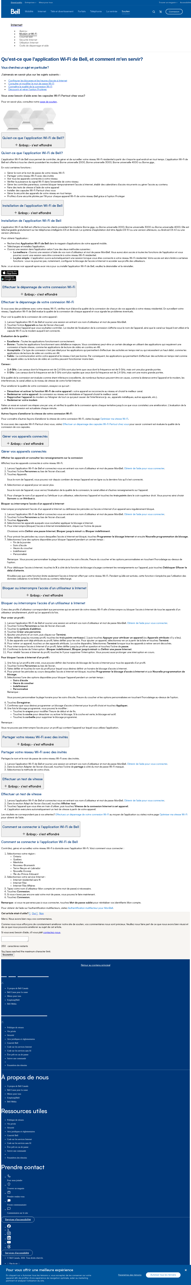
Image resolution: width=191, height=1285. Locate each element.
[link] (9, 1176)
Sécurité (10, 1035)
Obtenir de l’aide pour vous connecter (144, 468)
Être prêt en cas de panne (17, 1055)
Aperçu (23, 30)
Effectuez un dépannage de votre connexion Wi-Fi (82, 814)
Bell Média (11, 1004)
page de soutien (48, 101)
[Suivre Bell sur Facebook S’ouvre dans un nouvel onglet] (9, 1227)
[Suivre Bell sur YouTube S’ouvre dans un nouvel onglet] (9, 1243)
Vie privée (11, 1031)
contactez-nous (51, 932)
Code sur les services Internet (19, 1047)
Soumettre (8, 954)
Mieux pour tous (46, 2)
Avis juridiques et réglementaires (21, 1039)
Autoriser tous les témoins (163, 1275)
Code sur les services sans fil (19, 1051)
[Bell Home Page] (15, 11)
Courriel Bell (26, 36)
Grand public (16, 2)
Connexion (174, 11)
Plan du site (13, 1264)
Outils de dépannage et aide (34, 45)
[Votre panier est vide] (161, 12)
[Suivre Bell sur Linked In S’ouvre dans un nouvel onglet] (9, 1239)
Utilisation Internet (28, 42)
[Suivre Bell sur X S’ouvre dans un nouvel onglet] (8, 1230)
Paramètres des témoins (129, 1275)
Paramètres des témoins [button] (17, 1065)
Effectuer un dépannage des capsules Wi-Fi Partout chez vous (96, 424)
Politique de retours (15, 1027)
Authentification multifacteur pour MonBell (90, 907)
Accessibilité (185, 2)
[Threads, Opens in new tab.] (9, 1248)
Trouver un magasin (167, 2)
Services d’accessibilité (18, 1219)
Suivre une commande (16, 1058)
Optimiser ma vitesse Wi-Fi (114, 418)
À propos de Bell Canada (17, 988)
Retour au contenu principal (95, 965)
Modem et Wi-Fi (28, 33)
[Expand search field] (154, 12)
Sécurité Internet (28, 39)
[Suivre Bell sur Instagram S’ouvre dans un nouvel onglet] (9, 1234)
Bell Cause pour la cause (17, 992)
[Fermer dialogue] (186, 1270)
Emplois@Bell (13, 1000)
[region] (95, 1275)
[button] (33, 140)
